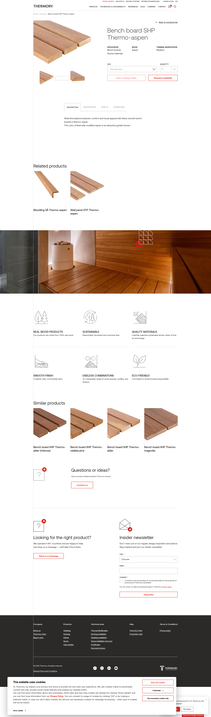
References (133, 7)
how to (104, 107)
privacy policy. (167, 587)
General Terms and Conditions (45, 671)
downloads (119, 107)
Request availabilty (163, 78)
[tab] (72, 107)
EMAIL (122, 566)
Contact (162, 7)
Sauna (65, 641)
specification (89, 107)
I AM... (122, 554)
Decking (66, 634)
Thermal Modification (99, 630)
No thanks (187, 709)
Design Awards (108, 1)
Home (35, 14)
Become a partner (132, 1)
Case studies (68, 645)
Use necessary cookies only (158, 698)
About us (37, 630)
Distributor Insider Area (150, 1)
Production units (136, 634)
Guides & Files (168, 1)
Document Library (98, 648)
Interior (66, 637)
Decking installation (98, 634)
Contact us (82, 485)
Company (151, 7)
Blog (143, 7)
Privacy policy (165, 630)
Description (72, 107)
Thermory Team (39, 634)
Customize (157, 690)
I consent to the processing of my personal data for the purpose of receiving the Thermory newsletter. (150, 581)
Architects (120, 1)
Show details (18, 710)
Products (93, 7)
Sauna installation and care (101, 641)
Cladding (67, 630)
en (176, 1)
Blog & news (38, 637)
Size (109, 64)
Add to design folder (126, 78)
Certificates (95, 645)
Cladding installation (99, 637)
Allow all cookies (158, 682)
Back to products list (168, 22)
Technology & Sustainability (113, 7)
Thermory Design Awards (193, 715)
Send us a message (48, 556)
